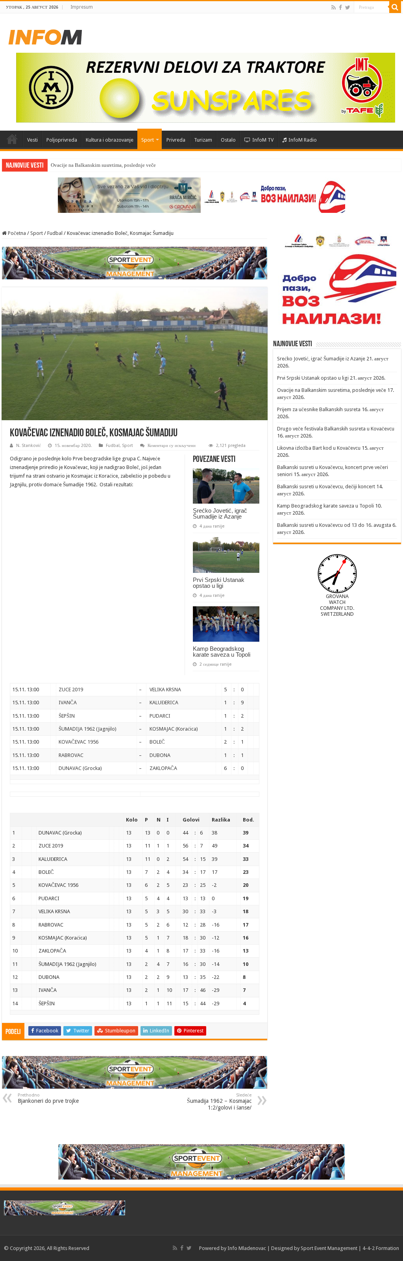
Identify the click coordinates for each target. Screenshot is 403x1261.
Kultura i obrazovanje (109, 140)
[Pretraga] (395, 7)
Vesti (32, 140)
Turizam (203, 140)
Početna (12, 139)
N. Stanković (28, 445)
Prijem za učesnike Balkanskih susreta (318, 409)
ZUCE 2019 (71, 689)
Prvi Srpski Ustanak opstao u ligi (218, 582)
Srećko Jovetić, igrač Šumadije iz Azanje (220, 513)
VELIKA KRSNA (165, 689)
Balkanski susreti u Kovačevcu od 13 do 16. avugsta (334, 525)
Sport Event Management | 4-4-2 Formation (350, 1248)
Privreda (175, 140)
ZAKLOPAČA (163, 768)
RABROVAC (71, 755)
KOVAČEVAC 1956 (78, 742)
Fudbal (55, 233)
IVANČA (68, 702)
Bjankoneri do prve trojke (48, 1098)
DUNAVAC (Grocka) (80, 768)
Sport (147, 140)
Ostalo (228, 140)
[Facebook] (340, 7)
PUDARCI (160, 716)
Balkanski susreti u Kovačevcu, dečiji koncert (326, 486)
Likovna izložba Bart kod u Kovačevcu (318, 448)
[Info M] (45, 35)
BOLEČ (157, 742)
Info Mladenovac (246, 1248)
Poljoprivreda (61, 140)
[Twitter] (347, 7)
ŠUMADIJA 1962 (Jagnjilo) (87, 729)
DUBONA (160, 755)
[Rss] (333, 7)
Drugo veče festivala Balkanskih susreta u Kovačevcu (335, 429)
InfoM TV (263, 140)
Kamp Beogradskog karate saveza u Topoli (221, 651)
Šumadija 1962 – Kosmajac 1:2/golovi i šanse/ (219, 1102)
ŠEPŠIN (67, 716)
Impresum (81, 7)
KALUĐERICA (164, 702)
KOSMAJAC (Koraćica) (174, 729)
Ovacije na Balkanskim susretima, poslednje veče (103, 165)
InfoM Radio (302, 140)
